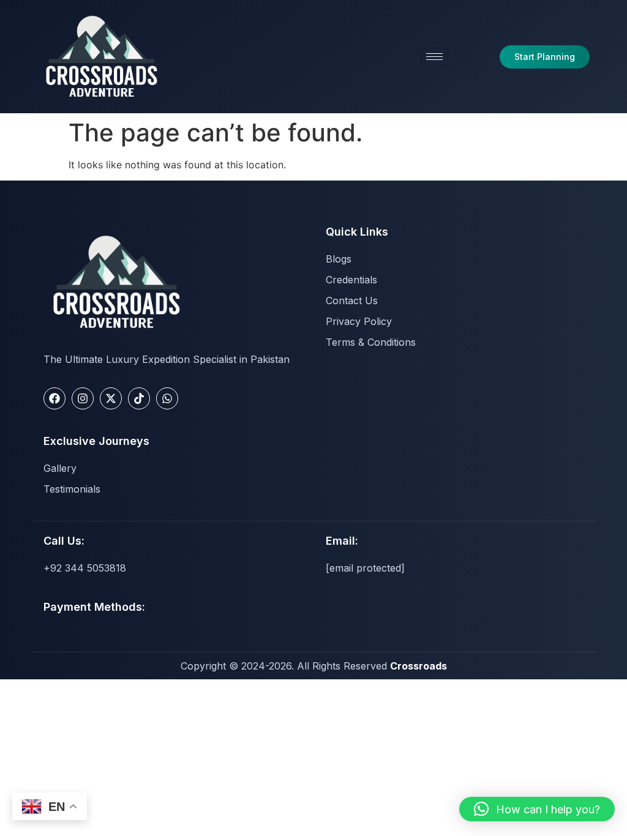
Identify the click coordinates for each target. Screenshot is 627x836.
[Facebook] (54, 398)
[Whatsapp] (167, 398)
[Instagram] (83, 398)
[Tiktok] (139, 398)
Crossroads (418, 666)
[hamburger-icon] (434, 56)
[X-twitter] (111, 398)
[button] (537, 809)
